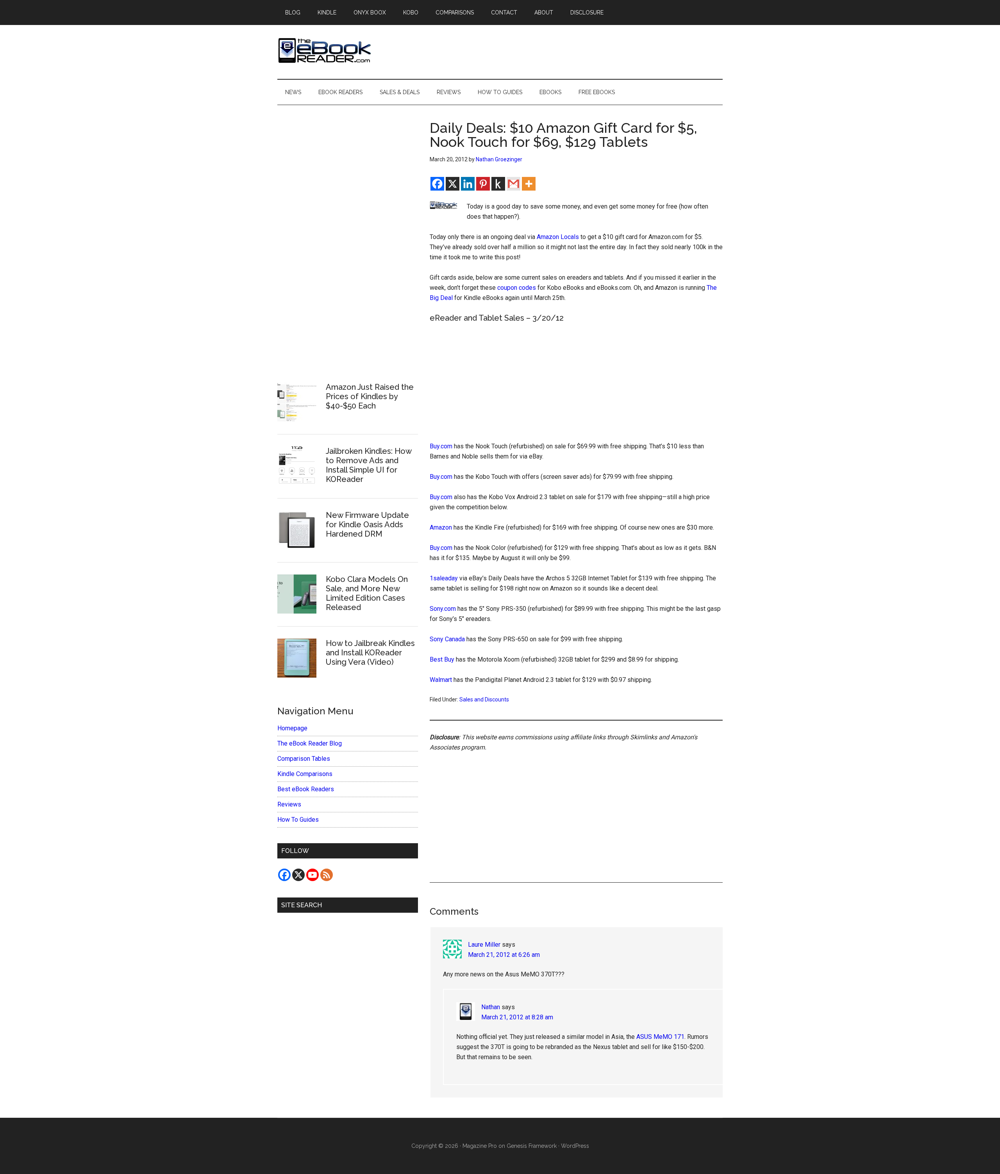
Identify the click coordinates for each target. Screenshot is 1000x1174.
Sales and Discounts (484, 699)
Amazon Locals (558, 237)
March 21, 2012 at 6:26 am (504, 954)
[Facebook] (437, 184)
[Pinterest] (483, 184)
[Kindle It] (498, 184)
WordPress (575, 1146)
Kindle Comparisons (304, 774)
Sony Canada (447, 639)
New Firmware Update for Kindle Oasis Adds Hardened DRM (367, 524)
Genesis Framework (532, 1146)
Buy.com (441, 446)
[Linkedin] (468, 184)
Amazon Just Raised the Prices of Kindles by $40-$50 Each (370, 396)
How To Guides (298, 819)
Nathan (490, 1007)
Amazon (441, 527)
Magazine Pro (479, 1146)
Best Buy (442, 659)
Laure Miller (484, 944)
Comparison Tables (303, 758)
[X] (452, 184)
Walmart (441, 679)
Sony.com (443, 608)
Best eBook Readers (305, 789)
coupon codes (516, 287)
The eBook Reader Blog (309, 743)
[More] (529, 184)
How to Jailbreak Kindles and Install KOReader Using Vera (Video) (370, 653)
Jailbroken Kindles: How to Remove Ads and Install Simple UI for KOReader (368, 465)
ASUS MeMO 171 (660, 1036)
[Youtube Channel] (312, 875)
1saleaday (444, 578)
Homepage (292, 728)
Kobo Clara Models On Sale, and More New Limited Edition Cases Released (367, 593)
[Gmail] (513, 184)
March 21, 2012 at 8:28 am (517, 1017)
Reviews (289, 804)
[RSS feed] (326, 875)
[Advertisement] (576, 383)
